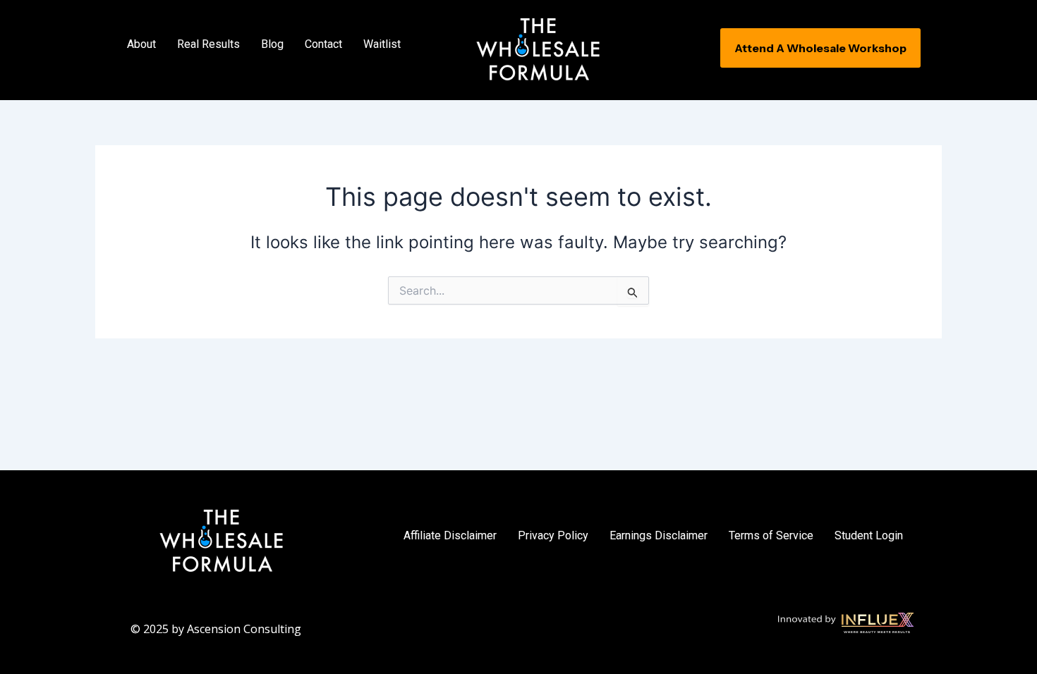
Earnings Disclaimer (659, 535)
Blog (272, 44)
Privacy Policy (553, 535)
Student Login (869, 535)
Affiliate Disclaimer (450, 535)
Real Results (208, 44)
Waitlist (382, 44)
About (141, 44)
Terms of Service (771, 535)
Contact (323, 44)
